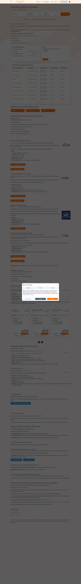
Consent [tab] (28, 287)
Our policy (31, 294)
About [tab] (52, 287)
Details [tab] (40, 287)
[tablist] (40, 288)
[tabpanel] (40, 292)
